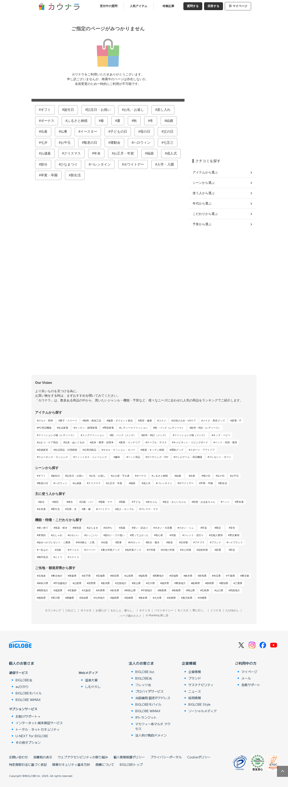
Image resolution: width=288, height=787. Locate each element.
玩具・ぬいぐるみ (75, 442)
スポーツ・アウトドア (202, 449)
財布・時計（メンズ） (155, 435)
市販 (173, 535)
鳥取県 (162, 590)
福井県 (165, 583)
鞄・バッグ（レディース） (169, 427)
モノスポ (183, 610)
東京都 (245, 575)
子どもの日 (118, 131)
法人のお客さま (141, 663)
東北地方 (57, 575)
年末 (97, 153)
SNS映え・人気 (85, 542)
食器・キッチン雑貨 (153, 449)
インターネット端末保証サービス (39, 723)
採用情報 (194, 698)
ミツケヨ (215, 610)
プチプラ (200, 542)
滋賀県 (58, 590)
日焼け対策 (168, 549)
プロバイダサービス (149, 691)
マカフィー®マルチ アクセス (153, 726)
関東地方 (159, 575)
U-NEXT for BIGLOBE (32, 736)
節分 (44, 164)
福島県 (143, 575)
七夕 (44, 142)
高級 (122, 527)
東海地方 (181, 583)
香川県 (56, 597)
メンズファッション (93, 435)
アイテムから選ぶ (205, 172)
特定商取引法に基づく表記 (28, 764)
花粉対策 (203, 549)
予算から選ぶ (202, 224)
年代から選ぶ (202, 203)
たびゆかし (232, 610)
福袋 (150, 153)
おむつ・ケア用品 (48, 442)
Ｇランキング (53, 610)
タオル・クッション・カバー (119, 449)
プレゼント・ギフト (220, 457)
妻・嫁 (87, 509)
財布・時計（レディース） (206, 427)
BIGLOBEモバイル (29, 693)
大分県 (158, 597)
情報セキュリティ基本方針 (71, 764)
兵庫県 (101, 590)
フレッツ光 (143, 684)
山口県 (219, 590)
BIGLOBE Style (199, 704)
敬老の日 (90, 142)
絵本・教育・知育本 (102, 442)
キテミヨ (144, 610)
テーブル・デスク (157, 442)
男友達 (240, 501)
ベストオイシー (163, 610)
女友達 (42, 509)
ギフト (46, 109)
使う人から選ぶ (204, 193)
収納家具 (43, 449)
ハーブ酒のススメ (130, 615)
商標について (104, 764)
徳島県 (42, 597)
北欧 (58, 549)
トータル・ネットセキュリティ (38, 729)
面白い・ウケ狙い (115, 535)
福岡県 (115, 597)
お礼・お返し (134, 109)
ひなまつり (69, 164)
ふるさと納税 (77, 121)
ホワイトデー (134, 164)
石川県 (151, 583)
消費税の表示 (42, 757)
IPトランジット (146, 717)
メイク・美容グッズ (214, 420)
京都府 (72, 590)
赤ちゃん (152, 501)
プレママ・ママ (149, 509)
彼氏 (56, 501)
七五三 (168, 142)
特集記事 (168, 6)
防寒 (119, 542)
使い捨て (43, 527)
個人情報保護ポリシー (129, 757)
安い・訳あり (140, 527)
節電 (218, 549)
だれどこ (70, 610)
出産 (44, 131)
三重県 (238, 583)
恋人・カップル (125, 509)
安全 (232, 527)
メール (246, 678)
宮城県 (101, 575)
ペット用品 (134, 457)
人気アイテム (138, 6)
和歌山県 (131, 590)
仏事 (64, 131)
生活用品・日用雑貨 (66, 449)
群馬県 (203, 575)
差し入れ (164, 109)
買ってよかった (140, 535)
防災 (232, 549)
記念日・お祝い (99, 109)
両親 (122, 501)
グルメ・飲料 (45, 420)
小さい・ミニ (186, 527)
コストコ (74, 557)
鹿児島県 (187, 597)
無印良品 (43, 557)
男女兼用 (234, 535)
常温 (204, 527)
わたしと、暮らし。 (123, 610)
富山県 (137, 583)
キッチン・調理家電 (86, 427)
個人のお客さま (21, 663)
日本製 (184, 542)
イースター (88, 131)
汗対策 (151, 549)
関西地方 (43, 590)
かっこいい (92, 535)
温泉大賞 (91, 680)
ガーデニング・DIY (157, 457)
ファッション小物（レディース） (56, 435)
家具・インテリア (130, 442)
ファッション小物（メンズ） (190, 435)
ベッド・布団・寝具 (226, 442)
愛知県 (224, 583)
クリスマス (72, 153)
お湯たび (101, 610)
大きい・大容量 (163, 527)
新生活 (76, 175)
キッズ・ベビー (221, 435)
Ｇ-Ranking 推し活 (157, 615)
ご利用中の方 (245, 663)
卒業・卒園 (49, 175)
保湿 (170, 542)
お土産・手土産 (121, 475)
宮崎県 (172, 597)
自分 (42, 501)
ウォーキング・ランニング (53, 457)
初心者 (159, 535)
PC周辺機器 (45, 427)
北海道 (42, 575)
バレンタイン (100, 164)
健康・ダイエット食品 (120, 420)
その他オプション (28, 742)
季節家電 (109, 427)
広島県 (205, 590)
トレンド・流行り (194, 535)
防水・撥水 (153, 542)
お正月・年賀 (124, 153)
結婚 (169, 121)
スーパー (91, 549)
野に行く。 (199, 610)
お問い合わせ (18, 757)
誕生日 (69, 109)
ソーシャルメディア (202, 711)
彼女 (70, 501)
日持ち (108, 527)
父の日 (168, 131)
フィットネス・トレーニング (91, 457)
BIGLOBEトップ (131, 764)
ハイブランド (235, 542)
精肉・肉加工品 (92, 420)
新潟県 (106, 583)
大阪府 (87, 590)
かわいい (74, 535)
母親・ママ (106, 501)
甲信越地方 (61, 583)
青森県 (72, 575)
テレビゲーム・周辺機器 (188, 457)
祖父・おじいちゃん (175, 501)
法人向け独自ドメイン (151, 735)
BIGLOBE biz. (145, 671)
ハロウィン (141, 142)
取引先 (56, 509)
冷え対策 (186, 549)
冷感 (105, 542)
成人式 (172, 153)
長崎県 (129, 597)
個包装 (77, 527)
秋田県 (115, 575)
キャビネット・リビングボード (190, 442)
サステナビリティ (201, 684)
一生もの (43, 549)
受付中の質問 (108, 6)
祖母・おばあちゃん (204, 501)
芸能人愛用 (216, 535)
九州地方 (100, 597)
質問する (193, 6)
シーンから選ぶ (204, 182)
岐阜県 (196, 583)
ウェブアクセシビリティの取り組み (83, 757)
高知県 (84, 597)
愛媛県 (70, 597)
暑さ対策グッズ (111, 549)
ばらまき (93, 527)
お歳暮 (46, 153)
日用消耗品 (90, 449)
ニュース (194, 691)
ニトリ (58, 557)
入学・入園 (165, 164)
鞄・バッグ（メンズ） (123, 435)
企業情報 (189, 663)
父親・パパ (87, 501)
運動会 (115, 142)
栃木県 (188, 575)
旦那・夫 (71, 509)
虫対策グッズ (133, 549)
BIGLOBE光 (24, 680)
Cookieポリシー (199, 757)
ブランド (216, 542)
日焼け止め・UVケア (184, 420)
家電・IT (236, 420)
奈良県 (115, 590)
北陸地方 (121, 583)
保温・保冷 (61, 527)
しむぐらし (93, 686)
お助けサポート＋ (28, 716)
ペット (226, 501)
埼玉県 (217, 575)
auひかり (22, 686)
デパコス (74, 549)
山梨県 (77, 583)
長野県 (92, 583)
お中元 (66, 142)
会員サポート (250, 684)
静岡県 (210, 583)
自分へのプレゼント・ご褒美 (54, 542)
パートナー (103, 509)
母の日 (145, 131)
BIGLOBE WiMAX (28, 699)
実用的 (42, 535)
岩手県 (87, 575)
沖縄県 (203, 597)
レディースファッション (134, 427)
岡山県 (191, 590)
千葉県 (231, 575)
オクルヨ (86, 610)
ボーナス (47, 121)
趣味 (117, 457)
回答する (213, 6)
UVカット (135, 542)
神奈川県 (43, 583)
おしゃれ (57, 535)
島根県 (177, 590)
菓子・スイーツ (68, 420)
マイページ (240, 6)
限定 (218, 527)
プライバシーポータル (166, 757)
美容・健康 (146, 420)
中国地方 (147, 590)
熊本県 (143, 597)
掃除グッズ (177, 449)
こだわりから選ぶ (205, 214)
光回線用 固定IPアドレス (152, 698)
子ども (137, 501)
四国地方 (235, 590)
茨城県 (174, 575)
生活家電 (63, 427)
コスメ (162, 420)
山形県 (129, 575)
